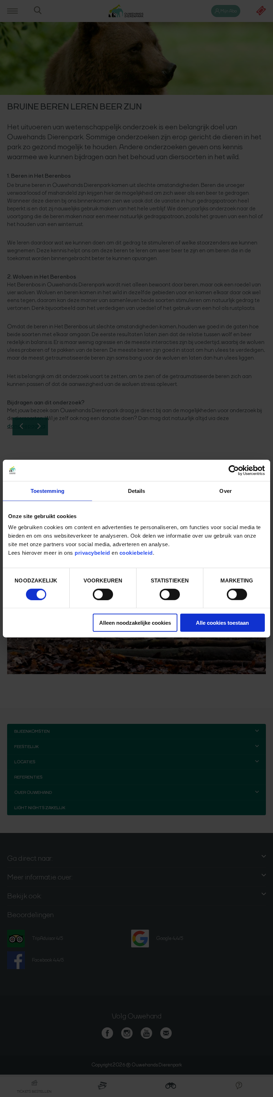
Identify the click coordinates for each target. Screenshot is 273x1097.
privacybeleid (93, 553)
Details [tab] (136, 491)
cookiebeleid (136, 553)
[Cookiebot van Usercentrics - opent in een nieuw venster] (234, 470)
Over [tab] (225, 491)
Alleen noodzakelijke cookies (135, 623)
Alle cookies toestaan (222, 623)
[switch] (103, 594)
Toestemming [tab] (47, 491)
